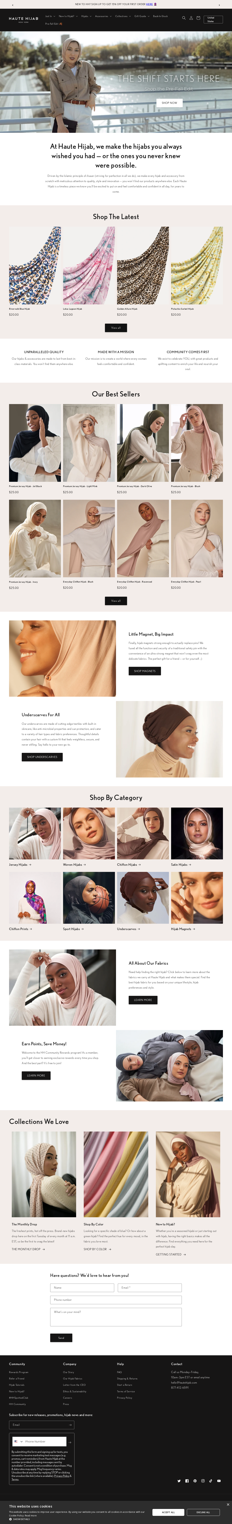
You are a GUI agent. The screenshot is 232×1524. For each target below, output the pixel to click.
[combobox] (18, 1441)
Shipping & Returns (127, 1378)
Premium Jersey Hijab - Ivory (23, 582)
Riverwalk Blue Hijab (19, 308)
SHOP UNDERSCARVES (42, 757)
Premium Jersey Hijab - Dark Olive (134, 486)
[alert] (116, 1512)
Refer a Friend (16, 1378)
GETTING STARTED (169, 1254)
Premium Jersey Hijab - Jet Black (25, 486)
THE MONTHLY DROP (26, 1249)
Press (66, 1404)
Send (61, 1338)
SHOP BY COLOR (95, 1249)
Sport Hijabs (71, 929)
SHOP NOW (169, 103)
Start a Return (124, 1384)
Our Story (68, 1372)
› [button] (219, 4)
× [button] (228, 1504)
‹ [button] (12, 4)
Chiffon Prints (18, 929)
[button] (50, 16)
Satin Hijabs (179, 864)
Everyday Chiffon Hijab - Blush (78, 581)
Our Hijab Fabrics (72, 1378)
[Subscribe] (70, 1425)
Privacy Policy (124, 1397)
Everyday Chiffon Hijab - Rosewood (134, 581)
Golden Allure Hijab (127, 308)
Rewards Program (18, 1372)
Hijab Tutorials (16, 1384)
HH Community (17, 1404)
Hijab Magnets (181, 929)
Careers (67, 1397)
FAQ (119, 1372)
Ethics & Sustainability (74, 1391)
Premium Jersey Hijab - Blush (185, 486)
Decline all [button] (203, 1512)
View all (116, 327)
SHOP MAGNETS (145, 671)
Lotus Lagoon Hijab (72, 308)
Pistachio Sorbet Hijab (182, 308)
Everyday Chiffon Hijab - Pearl (186, 581)
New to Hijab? (16, 1391)
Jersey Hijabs (18, 864)
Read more (31, 1515)
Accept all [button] (168, 1512)
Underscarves (126, 929)
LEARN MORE (143, 1000)
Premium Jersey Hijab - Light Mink (80, 486)
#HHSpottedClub (18, 1397)
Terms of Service (126, 1391)
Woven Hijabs (72, 864)
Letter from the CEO (74, 1384)
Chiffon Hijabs (127, 864)
